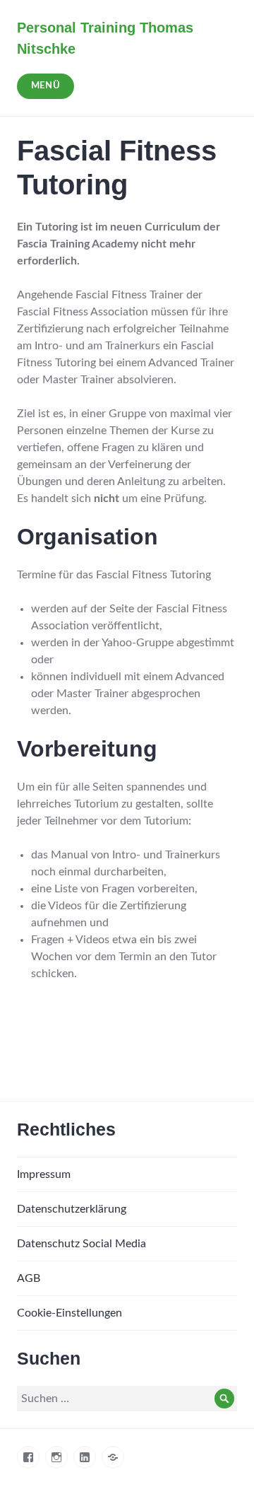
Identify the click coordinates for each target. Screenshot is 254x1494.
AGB (28, 1278)
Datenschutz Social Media (81, 1243)
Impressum (44, 1174)
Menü (46, 86)
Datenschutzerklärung (71, 1209)
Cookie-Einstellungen (69, 1313)
